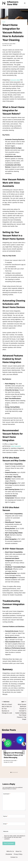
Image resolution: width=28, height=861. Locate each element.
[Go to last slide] (4, 752)
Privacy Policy (18, 854)
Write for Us (10, 851)
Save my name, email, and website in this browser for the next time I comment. (14, 837)
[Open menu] (24, 3)
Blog (3, 21)
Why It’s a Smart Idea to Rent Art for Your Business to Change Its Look (7, 707)
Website (5, 831)
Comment (6, 794)
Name (5, 816)
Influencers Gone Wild (9, 43)
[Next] (23, 752)
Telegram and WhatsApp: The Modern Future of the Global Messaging (13, 755)
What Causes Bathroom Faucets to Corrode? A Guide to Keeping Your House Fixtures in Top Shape (20, 710)
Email (5, 824)
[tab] (10, 772)
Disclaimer (9, 854)
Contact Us (14, 857)
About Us (18, 851)
